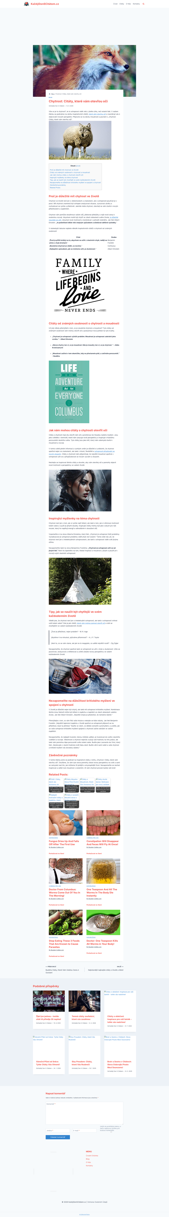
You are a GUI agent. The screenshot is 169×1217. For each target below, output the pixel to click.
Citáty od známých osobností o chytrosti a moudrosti (70, 172)
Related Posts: (55, 188)
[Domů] (49, 94)
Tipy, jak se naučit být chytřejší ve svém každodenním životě (72, 180)
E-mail (76, 1131)
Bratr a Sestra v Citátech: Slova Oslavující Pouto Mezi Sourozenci (119, 1064)
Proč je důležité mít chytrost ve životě (64, 170)
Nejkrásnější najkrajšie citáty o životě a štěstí (105, 968)
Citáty (121, 4)
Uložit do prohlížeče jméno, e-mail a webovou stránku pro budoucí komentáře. (110, 1128)
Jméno (50, 1131)
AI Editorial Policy (84, 1214)
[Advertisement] (84, 22)
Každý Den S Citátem (57, 106)
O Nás (128, 4)
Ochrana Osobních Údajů (97, 1202)
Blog (50, 97)
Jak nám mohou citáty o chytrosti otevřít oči (66, 175)
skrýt (78, 166)
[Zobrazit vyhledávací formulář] (143, 4)
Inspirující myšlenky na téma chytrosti (64, 177)
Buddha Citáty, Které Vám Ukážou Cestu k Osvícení (62, 970)
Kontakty (136, 4)
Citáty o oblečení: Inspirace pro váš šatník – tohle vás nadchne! (119, 1019)
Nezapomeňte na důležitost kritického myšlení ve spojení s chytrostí (75, 182)
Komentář (51, 1104)
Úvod (115, 4)
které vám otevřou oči (97, 114)
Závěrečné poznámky (58, 185)
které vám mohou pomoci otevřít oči (91, 623)
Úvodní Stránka (92, 1156)
